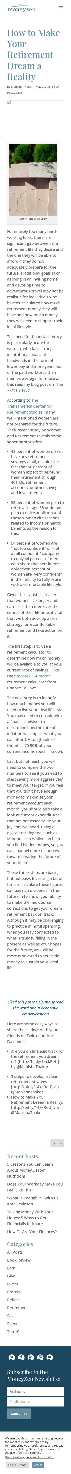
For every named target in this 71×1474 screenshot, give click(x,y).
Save (19, 93)
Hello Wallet (32, 838)
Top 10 (13, 1331)
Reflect (13, 1299)
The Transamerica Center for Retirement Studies (29, 406)
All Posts (15, 1252)
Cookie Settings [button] (17, 1465)
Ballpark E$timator (33, 676)
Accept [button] (38, 1465)
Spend (13, 1323)
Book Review (19, 1260)
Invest (12, 1284)
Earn (11, 1268)
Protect (14, 1292)
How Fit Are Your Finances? (32, 1231)
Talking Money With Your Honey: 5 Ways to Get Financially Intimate (30, 1217)
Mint (11, 838)
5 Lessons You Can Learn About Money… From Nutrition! (30, 1170)
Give (11, 1276)
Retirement (17, 1307)
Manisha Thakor (22, 87)
